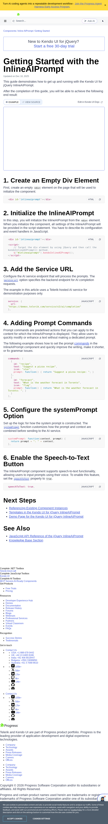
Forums (9, 610)
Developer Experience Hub (19, 600)
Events (9, 626)
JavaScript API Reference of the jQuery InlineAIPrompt (46, 536)
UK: (22, 655)
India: (23, 657)
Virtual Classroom (14, 623)
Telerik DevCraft (8, 571)
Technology (11, 747)
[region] (54, 812)
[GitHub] (13, 686)
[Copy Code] (100, 199)
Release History (14, 608)
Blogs (8, 613)
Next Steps (19, 500)
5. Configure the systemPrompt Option (50, 413)
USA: (22, 652)
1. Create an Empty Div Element (51, 180)
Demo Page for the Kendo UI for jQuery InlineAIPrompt (46, 516)
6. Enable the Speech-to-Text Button (46, 461)
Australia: (24, 663)
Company (10, 745)
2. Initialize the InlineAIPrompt (48, 213)
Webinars (10, 616)
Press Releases (14, 752)
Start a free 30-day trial (54, 46)
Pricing (9, 591)
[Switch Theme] (103, 21)
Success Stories (14, 638)
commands (81, 343)
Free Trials (11, 588)
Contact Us (11, 650)
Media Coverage (14, 755)
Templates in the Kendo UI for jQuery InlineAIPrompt (44, 512)
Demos (9, 603)
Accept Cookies (14, 818)
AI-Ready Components (25, 581)
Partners (10, 621)
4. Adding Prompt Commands (47, 323)
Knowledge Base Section (26, 540)
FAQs (8, 628)
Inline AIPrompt (25, 31)
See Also (16, 528)
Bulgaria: (24, 660)
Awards (9, 750)
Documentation (13, 605)
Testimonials (12, 640)
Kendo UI (4, 576)
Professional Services (16, 618)
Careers (10, 757)
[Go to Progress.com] (9, 727)
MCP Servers (6, 581)
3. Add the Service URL (38, 269)
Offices (9, 760)
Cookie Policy (76, 810)
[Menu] (5, 21)
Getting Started (42, 31)
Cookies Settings (41, 818)
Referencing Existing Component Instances (38, 508)
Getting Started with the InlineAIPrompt (51, 65)
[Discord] (13, 689)
